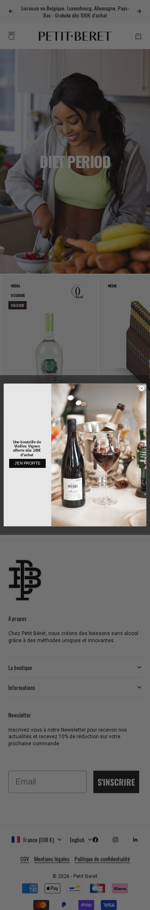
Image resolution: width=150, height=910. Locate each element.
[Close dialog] (141, 388)
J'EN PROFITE (27, 463)
